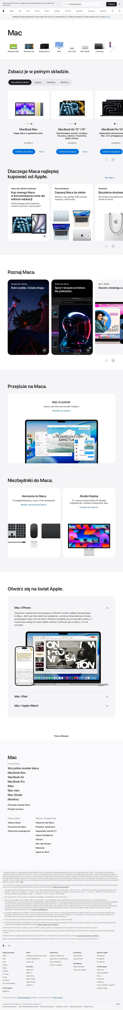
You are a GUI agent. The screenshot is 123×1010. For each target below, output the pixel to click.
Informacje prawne (76, 1006)
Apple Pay (6, 991)
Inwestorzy (100, 982)
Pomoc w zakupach (56, 965)
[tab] (37, 82)
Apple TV (29, 973)
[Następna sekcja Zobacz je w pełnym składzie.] (113, 160)
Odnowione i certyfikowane (59, 959)
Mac (4, 959)
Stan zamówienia (55, 962)
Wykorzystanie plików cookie (28, 1006)
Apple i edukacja (78, 967)
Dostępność (101, 956)
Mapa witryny (89, 1006)
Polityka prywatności (10, 1006)
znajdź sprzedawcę (23, 997)
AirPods (5, 971)
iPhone (5, 965)
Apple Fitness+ (31, 982)
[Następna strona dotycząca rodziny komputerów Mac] (113, 48)
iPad (4, 962)
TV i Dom (6, 974)
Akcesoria (6, 980)
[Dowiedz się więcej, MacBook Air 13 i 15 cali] (72, 107)
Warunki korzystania (47, 1006)
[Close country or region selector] (119, 4)
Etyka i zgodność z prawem (106, 985)
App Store (29, 985)
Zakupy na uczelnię (79, 970)
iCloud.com (30, 962)
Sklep (4, 956)
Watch (5, 968)
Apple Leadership (102, 973)
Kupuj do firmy (78, 959)
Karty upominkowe (9, 983)
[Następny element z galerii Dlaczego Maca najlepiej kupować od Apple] (113, 246)
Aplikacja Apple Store (57, 956)
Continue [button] (111, 4)
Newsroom (100, 970)
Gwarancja (100, 979)
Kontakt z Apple (102, 988)
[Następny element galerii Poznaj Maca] (113, 360)
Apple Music (30, 976)
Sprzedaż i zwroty (62, 1006)
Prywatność (101, 962)
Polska (118, 1004)
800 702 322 (58, 997)
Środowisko (101, 959)
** (40, 206)
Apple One (29, 970)
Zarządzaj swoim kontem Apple (36, 956)
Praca (99, 976)
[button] (84, 4)
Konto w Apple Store (33, 959)
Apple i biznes (77, 956)
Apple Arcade (30, 979)
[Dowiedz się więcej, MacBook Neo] (28, 107)
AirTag (5, 977)
